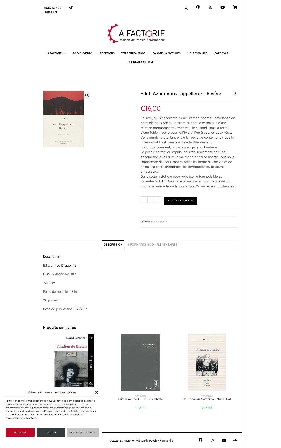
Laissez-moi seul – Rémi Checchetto (140, 399)
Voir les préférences (83, 432)
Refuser (51, 432)
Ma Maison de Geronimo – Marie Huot (207, 399)
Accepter (20, 432)
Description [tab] (113, 244)
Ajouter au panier (180, 200)
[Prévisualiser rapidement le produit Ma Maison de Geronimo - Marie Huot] (237, 340)
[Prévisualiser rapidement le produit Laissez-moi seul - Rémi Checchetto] (170, 340)
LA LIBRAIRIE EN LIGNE (140, 62)
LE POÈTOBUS (107, 53)
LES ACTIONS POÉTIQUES (166, 53)
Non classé (160, 221)
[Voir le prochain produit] (235, 93)
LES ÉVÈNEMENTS (82, 53)
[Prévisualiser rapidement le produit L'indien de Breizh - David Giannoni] (104, 340)
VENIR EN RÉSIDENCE (133, 53)
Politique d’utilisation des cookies (50, 441)
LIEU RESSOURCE (197, 53)
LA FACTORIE (53, 53)
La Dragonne (66, 265)
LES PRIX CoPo (222, 53)
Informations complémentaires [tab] (152, 244)
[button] (97, 392)
